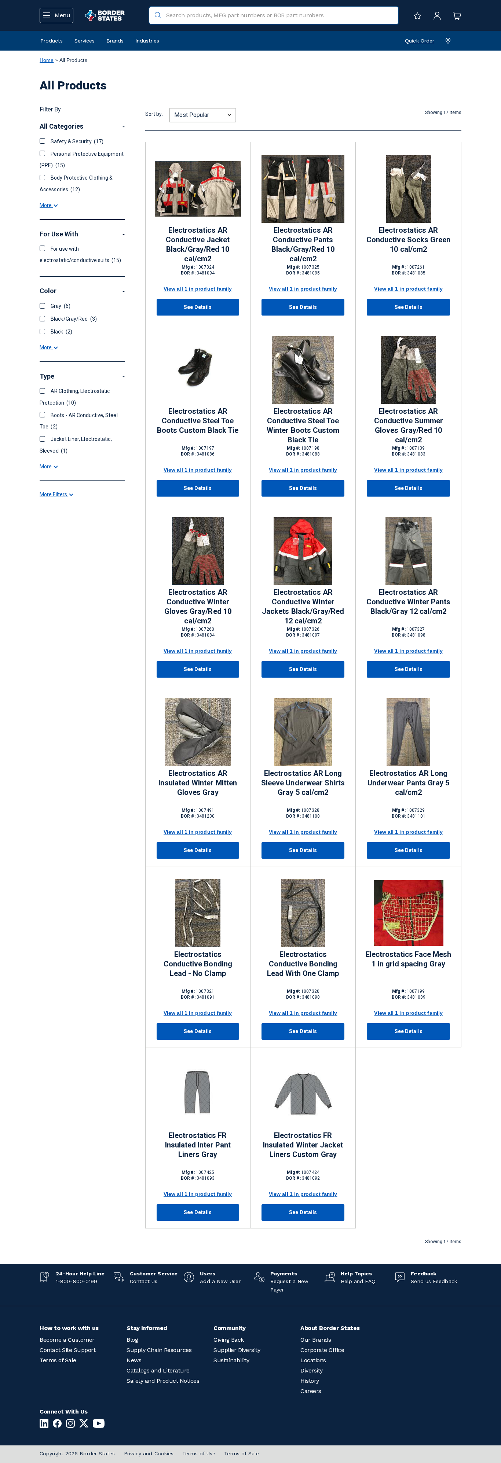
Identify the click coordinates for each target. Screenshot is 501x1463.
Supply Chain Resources (159, 1349)
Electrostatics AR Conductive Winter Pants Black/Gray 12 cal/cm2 (408, 602)
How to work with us (69, 1327)
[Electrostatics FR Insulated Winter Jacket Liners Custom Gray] (303, 1094)
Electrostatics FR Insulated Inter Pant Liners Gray (198, 1145)
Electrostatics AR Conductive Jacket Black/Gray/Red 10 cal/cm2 (198, 244)
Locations (313, 1360)
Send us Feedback (434, 1281)
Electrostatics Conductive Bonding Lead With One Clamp (303, 964)
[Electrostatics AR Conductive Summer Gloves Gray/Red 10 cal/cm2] (408, 370)
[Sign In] (435, 15)
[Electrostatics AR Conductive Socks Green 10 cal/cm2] (408, 189)
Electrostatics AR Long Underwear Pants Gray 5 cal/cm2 (408, 783)
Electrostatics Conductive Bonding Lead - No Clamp (198, 964)
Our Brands (315, 1339)
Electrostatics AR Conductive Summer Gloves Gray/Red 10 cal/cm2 (408, 425)
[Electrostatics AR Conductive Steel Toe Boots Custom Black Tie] (198, 370)
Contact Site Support (67, 1349)
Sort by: (154, 114)
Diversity (311, 1370)
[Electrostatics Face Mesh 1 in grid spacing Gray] (408, 913)
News (134, 1360)
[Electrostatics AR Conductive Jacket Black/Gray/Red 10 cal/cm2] (198, 189)
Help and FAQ (358, 1281)
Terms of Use (198, 1453)
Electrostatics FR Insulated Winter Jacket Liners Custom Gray (303, 1145)
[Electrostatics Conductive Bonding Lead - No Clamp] (198, 913)
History (309, 1380)
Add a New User (220, 1281)
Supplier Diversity (236, 1349)
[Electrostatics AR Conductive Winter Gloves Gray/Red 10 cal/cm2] (198, 551)
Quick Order (419, 41)
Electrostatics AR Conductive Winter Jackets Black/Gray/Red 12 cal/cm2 (303, 606)
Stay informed (147, 1327)
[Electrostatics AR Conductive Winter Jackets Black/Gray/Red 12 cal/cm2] (303, 551)
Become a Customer (67, 1339)
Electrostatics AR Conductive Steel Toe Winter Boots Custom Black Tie (303, 425)
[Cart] (455, 15)
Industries (147, 41)
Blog (132, 1339)
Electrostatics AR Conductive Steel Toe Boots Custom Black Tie (198, 421)
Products (51, 41)
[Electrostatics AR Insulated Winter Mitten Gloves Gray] (198, 732)
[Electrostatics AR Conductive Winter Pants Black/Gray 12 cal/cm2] (408, 551)
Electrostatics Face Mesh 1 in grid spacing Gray (408, 959)
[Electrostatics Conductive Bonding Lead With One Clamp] (303, 913)
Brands (115, 41)
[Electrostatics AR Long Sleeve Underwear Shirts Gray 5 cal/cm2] (303, 732)
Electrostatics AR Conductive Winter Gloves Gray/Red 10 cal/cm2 (197, 606)
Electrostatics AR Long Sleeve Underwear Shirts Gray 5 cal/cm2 (303, 783)
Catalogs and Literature (158, 1370)
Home (47, 60)
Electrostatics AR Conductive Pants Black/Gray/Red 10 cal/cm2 (302, 244)
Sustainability (231, 1360)
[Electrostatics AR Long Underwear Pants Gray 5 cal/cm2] (408, 732)
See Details (198, 307)
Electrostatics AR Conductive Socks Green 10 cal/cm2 (408, 240)
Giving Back (228, 1339)
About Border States (330, 1327)
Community (229, 1327)
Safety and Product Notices (163, 1380)
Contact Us (144, 1281)
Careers (310, 1391)
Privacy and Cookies (149, 1453)
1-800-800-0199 (76, 1281)
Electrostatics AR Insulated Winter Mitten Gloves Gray (197, 783)
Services (84, 41)
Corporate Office (322, 1349)
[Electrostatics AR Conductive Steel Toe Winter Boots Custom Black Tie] (303, 370)
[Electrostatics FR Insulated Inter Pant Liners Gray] (198, 1094)
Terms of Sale (58, 1360)
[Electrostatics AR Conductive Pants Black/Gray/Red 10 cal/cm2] (303, 189)
